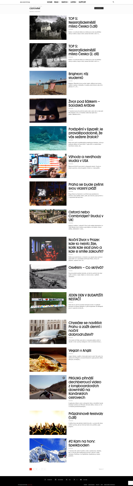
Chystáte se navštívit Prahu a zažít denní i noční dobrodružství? (85, 328)
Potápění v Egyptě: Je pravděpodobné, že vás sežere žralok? (86, 133)
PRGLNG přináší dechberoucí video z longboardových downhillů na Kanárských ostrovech (85, 387)
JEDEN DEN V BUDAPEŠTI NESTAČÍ (86, 297)
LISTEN (73, 2)
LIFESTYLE (35, 6)
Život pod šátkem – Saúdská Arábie (84, 103)
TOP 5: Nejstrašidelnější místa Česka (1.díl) (83, 22)
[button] (113, 2)
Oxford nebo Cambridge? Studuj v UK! (86, 216)
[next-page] (45, 469)
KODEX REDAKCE (91, 484)
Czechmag (30, 484)
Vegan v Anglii (80, 350)
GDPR (102, 484)
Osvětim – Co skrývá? (86, 267)
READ (56, 2)
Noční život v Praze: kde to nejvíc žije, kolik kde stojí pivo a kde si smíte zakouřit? (86, 245)
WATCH (64, 2)
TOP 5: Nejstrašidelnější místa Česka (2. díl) (84, 50)
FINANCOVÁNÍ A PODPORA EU (109, 484)
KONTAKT (85, 484)
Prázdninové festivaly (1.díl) (86, 416)
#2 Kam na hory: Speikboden (82, 443)
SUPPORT (82, 2)
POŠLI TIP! (97, 484)
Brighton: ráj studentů (78, 76)
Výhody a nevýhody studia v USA (85, 159)
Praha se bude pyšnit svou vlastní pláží (86, 186)
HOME (49, 2)
